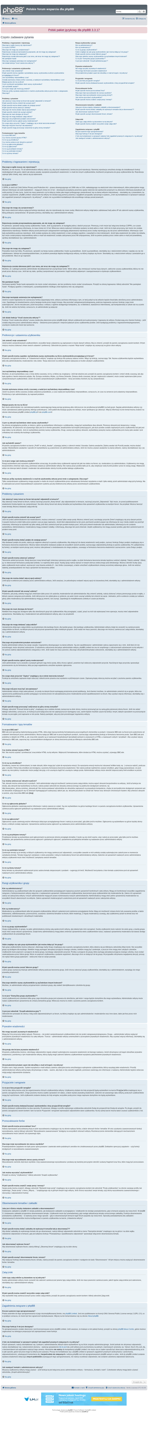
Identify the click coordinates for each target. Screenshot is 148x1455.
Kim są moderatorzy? (82, 47)
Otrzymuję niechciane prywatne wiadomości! (91, 71)
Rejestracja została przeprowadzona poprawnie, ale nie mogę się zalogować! (29, 52)
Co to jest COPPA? (8, 47)
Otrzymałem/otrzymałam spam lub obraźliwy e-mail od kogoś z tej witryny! (101, 73)
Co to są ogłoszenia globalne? (12, 144)
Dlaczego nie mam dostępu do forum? (15, 114)
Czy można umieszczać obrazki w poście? (17, 142)
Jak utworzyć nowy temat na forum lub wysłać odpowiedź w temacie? (26, 101)
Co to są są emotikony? (10, 140)
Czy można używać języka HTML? (14, 138)
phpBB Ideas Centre (126, 1329)
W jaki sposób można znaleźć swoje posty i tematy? (93, 99)
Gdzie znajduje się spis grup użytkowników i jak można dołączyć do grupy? (101, 52)
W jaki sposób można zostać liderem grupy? (91, 54)
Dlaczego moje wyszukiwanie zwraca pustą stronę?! (93, 95)
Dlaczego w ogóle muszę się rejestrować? (17, 45)
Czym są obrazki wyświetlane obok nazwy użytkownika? (22, 84)
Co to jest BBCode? (9, 135)
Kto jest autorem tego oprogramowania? (89, 131)
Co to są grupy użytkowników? (86, 50)
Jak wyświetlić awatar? (10, 86)
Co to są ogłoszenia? (9, 146)
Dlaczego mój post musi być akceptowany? (17, 125)
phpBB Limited (71, 1314)
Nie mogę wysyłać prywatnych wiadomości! (90, 68)
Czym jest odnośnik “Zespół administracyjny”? (91, 61)
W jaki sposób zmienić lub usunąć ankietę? (17, 112)
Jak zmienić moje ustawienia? (12, 71)
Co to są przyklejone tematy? (12, 149)
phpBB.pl (33, 412)
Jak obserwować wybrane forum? (87, 112)
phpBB (70, 1410)
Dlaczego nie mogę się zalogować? (14, 54)
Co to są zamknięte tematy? (12, 151)
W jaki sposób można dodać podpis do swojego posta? (21, 105)
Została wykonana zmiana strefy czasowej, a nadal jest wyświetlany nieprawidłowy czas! (33, 80)
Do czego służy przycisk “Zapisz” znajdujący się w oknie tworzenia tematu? (29, 123)
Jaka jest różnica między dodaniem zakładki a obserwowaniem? (97, 107)
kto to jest (63, 1347)
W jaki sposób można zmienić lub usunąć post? (18, 103)
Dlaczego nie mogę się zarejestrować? (15, 50)
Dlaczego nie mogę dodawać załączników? (17, 116)
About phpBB (93, 1316)
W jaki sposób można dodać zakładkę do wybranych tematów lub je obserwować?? (104, 109)
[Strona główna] (13, 10)
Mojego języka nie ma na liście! (13, 82)
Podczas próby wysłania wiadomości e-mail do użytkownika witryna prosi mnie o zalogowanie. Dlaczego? (35, 92)
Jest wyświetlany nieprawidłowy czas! (15, 77)
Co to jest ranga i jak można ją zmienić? (16, 89)
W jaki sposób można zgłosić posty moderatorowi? (20, 121)
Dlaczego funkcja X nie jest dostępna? (88, 134)
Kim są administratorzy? (83, 45)
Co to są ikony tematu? (10, 153)
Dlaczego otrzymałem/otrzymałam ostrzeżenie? (19, 119)
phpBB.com (46, 412)
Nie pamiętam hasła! (9, 58)
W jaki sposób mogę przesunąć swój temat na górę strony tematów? (26, 128)
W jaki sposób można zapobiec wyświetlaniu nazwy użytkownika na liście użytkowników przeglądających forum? (33, 74)
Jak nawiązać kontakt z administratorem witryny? (92, 138)
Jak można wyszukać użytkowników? (88, 97)
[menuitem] (14, 18)
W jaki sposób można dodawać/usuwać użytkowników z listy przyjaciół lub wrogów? (104, 83)
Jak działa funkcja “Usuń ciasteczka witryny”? (18, 63)
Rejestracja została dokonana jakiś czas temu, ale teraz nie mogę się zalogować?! (31, 56)
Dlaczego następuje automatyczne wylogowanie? (19, 61)
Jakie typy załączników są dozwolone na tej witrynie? (94, 122)
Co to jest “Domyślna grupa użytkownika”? (90, 58)
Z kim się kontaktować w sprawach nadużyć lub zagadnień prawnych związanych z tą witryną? (108, 136)
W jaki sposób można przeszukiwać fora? (90, 90)
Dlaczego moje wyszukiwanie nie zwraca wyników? (93, 93)
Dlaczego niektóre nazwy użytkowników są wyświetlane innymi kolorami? (101, 56)
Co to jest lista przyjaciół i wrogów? (87, 81)
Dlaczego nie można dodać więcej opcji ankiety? (19, 110)
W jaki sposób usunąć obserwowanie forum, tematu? (93, 114)
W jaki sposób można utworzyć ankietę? (16, 107)
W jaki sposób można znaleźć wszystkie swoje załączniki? (96, 124)
